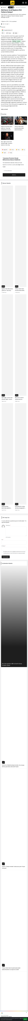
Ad (2, 539)
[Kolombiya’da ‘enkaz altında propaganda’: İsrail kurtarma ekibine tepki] (20, 457)
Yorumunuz (8, 525)
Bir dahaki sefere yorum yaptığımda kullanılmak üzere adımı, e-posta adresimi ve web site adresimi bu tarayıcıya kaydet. (14, 552)
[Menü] (2, 3)
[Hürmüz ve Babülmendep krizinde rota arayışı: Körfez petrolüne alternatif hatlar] (14, 717)
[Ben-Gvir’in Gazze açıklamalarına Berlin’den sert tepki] (20, 348)
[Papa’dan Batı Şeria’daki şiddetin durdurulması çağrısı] (7, 457)
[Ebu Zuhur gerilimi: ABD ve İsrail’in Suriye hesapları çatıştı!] (14, 616)
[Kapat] (26, 1012)
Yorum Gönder (6, 557)
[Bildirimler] (26, 3)
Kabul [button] (25, 1019)
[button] (23, 3)
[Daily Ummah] (12, 3)
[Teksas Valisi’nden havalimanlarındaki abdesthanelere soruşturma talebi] (21, 123)
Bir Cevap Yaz (6, 517)
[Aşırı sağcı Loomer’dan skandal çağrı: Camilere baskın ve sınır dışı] (7, 139)
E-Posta (4, 546)
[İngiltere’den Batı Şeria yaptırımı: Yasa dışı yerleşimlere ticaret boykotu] (7, 123)
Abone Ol (14, 175)
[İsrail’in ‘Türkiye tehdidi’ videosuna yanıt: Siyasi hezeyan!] (14, 819)
